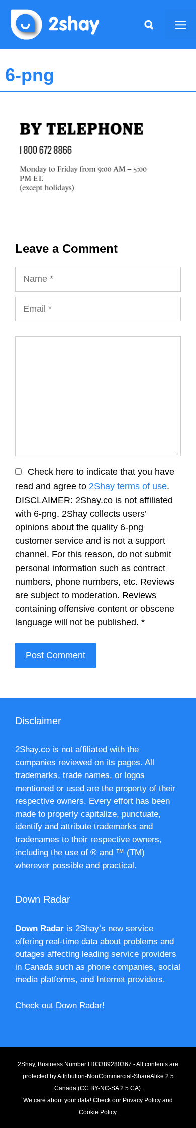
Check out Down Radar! (60, 1005)
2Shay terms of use (128, 486)
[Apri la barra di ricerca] (148, 24)
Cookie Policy (97, 1112)
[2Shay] (55, 24)
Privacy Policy (142, 1100)
